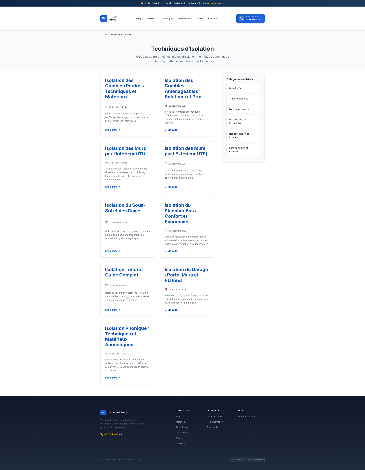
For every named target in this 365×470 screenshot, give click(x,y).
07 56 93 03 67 (113, 434)
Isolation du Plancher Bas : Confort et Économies (180, 213)
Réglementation (215, 421)
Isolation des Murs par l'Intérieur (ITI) (125, 150)
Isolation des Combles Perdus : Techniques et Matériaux (124, 88)
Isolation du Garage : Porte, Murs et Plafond (186, 275)
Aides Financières (238, 98)
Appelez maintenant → (213, 3)
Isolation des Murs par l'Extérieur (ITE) (186, 150)
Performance (185, 18)
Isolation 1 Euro (214, 416)
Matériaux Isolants (239, 109)
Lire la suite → (112, 129)
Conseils (212, 18)
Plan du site (213, 427)
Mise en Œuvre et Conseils (238, 149)
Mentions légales (246, 416)
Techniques (168, 18)
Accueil (103, 34)
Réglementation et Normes (239, 135)
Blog (138, 18)
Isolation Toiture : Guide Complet (124, 272)
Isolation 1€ (235, 88)
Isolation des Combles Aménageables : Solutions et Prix (183, 88)
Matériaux (151, 18)
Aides (200, 18)
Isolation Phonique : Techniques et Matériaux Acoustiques (127, 336)
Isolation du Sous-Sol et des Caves (125, 207)
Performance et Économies (237, 121)
